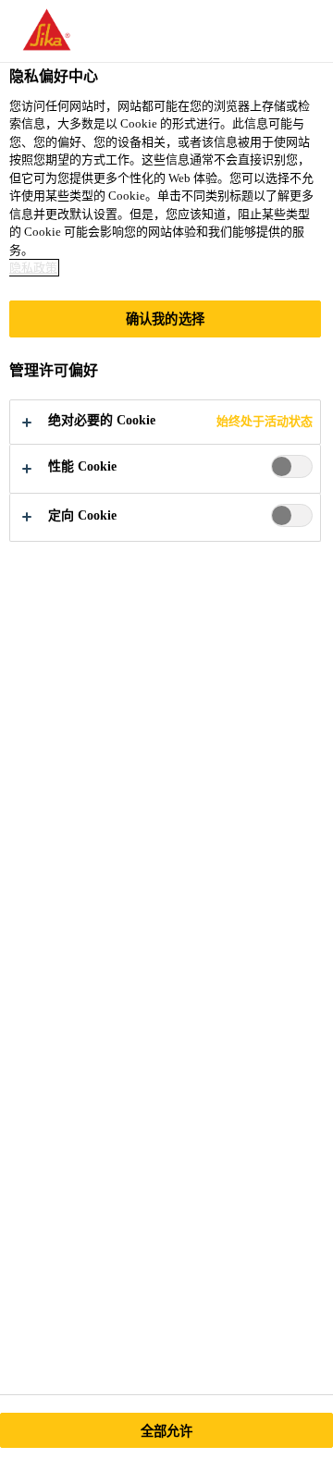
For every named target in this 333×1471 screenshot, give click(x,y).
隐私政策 (33, 268)
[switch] (292, 466)
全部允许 (167, 1431)
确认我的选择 (165, 319)
